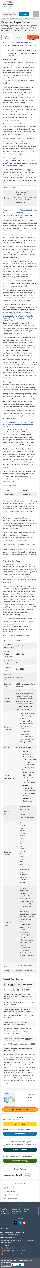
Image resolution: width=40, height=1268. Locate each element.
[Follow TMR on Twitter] (16, 1222)
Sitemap (14, 1213)
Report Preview (8, 38)
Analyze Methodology (20, 1161)
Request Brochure (32, 37)
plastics (27, 440)
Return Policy (5, 1211)
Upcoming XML (4, 1213)
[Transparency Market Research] (8, 5)
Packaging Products (18, 18)
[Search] (15, 14)
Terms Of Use (4, 1209)
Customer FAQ (15, 1209)
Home (3, 18)
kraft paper (9, 163)
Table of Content (21, 38)
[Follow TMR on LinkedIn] (20, 1222)
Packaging (9, 18)
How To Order (27, 1209)
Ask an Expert (20, 1134)
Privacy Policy (16, 1211)
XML (25, 1211)
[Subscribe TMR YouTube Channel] (25, 1222)
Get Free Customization (20, 1149)
